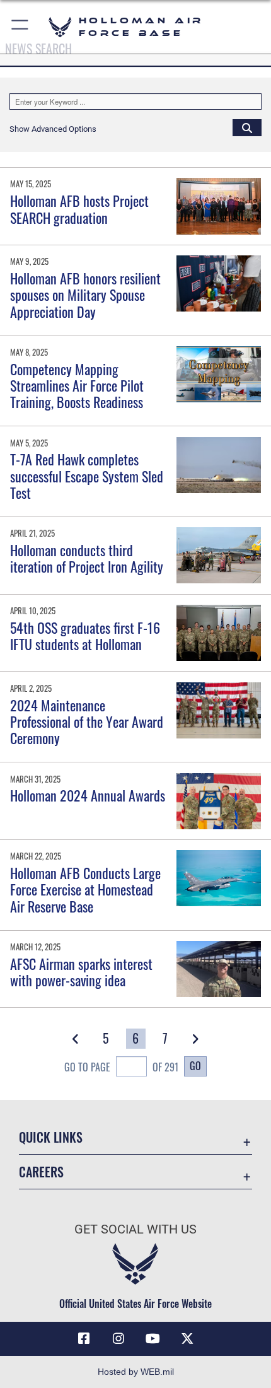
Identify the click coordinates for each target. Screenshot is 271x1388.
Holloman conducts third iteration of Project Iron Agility (86, 558)
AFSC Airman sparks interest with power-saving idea (81, 972)
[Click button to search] (247, 127)
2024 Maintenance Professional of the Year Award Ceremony (86, 722)
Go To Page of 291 (121, 1067)
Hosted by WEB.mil (136, 1372)
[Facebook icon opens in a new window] (83, 1338)
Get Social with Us (135, 1229)
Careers (41, 1172)
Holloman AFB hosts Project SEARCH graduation (79, 208)
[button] (20, 27)
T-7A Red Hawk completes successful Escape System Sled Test (86, 476)
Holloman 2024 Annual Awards (87, 795)
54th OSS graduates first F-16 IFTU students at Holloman (85, 635)
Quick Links (51, 1137)
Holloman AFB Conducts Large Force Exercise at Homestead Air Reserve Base (85, 889)
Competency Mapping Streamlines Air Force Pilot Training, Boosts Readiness (77, 385)
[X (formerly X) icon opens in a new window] (187, 1338)
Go (195, 1065)
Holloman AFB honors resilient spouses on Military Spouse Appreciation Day (85, 295)
